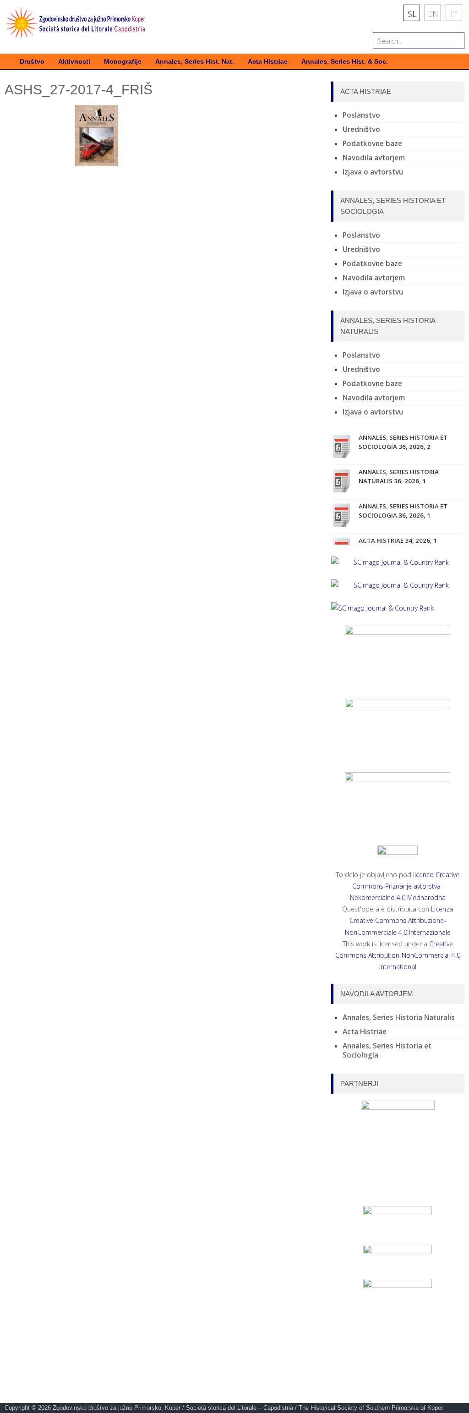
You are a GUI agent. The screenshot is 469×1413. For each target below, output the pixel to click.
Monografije (123, 61)
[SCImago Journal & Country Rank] (397, 562)
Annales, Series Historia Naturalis (399, 1017)
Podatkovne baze (372, 143)
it (454, 13)
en (433, 13)
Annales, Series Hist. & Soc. (344, 61)
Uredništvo (361, 129)
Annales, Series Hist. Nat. (194, 61)
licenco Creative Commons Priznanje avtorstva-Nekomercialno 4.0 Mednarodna (405, 886)
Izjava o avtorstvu (373, 172)
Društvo (32, 61)
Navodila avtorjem (374, 158)
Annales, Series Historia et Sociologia (387, 1050)
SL (412, 13)
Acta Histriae (268, 61)
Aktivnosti (74, 61)
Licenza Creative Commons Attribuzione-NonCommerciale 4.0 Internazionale (399, 920)
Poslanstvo (361, 115)
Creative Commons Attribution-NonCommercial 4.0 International (397, 955)
